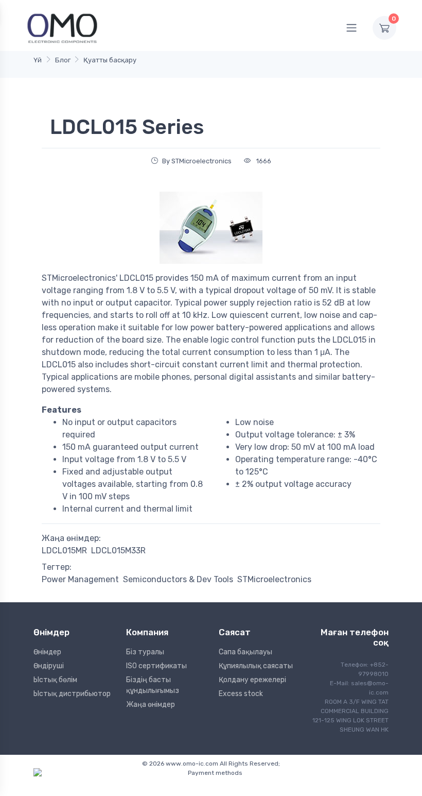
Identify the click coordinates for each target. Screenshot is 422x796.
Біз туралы (145, 652)
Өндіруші (48, 666)
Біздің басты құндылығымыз (152, 685)
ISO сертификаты (156, 666)
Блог (63, 60)
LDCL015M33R (118, 550)
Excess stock (241, 693)
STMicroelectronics (274, 579)
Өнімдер (47, 652)
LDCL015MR (64, 550)
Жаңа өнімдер (150, 704)
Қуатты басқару (109, 60)
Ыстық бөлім (55, 679)
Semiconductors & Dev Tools (178, 579)
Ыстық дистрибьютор (72, 693)
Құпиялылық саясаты (256, 666)
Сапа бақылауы (245, 652)
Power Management (80, 579)
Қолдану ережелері (252, 679)
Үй (37, 60)
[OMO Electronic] (62, 27)
